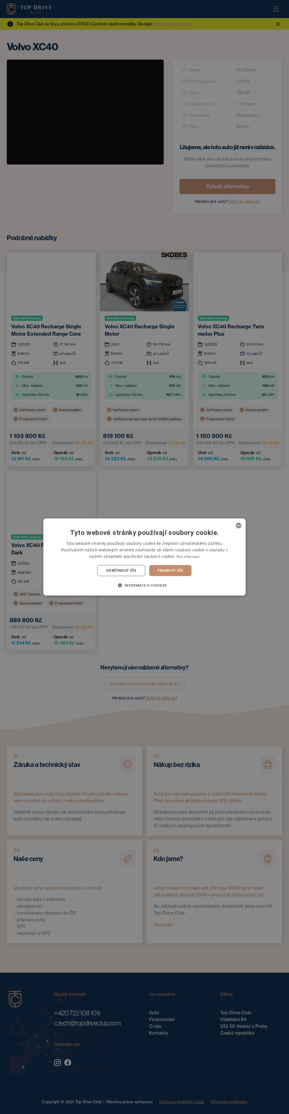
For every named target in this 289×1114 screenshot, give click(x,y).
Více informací (188, 556)
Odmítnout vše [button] (121, 570)
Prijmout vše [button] (170, 570)
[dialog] (144, 557)
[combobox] (238, 525)
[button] (144, 585)
